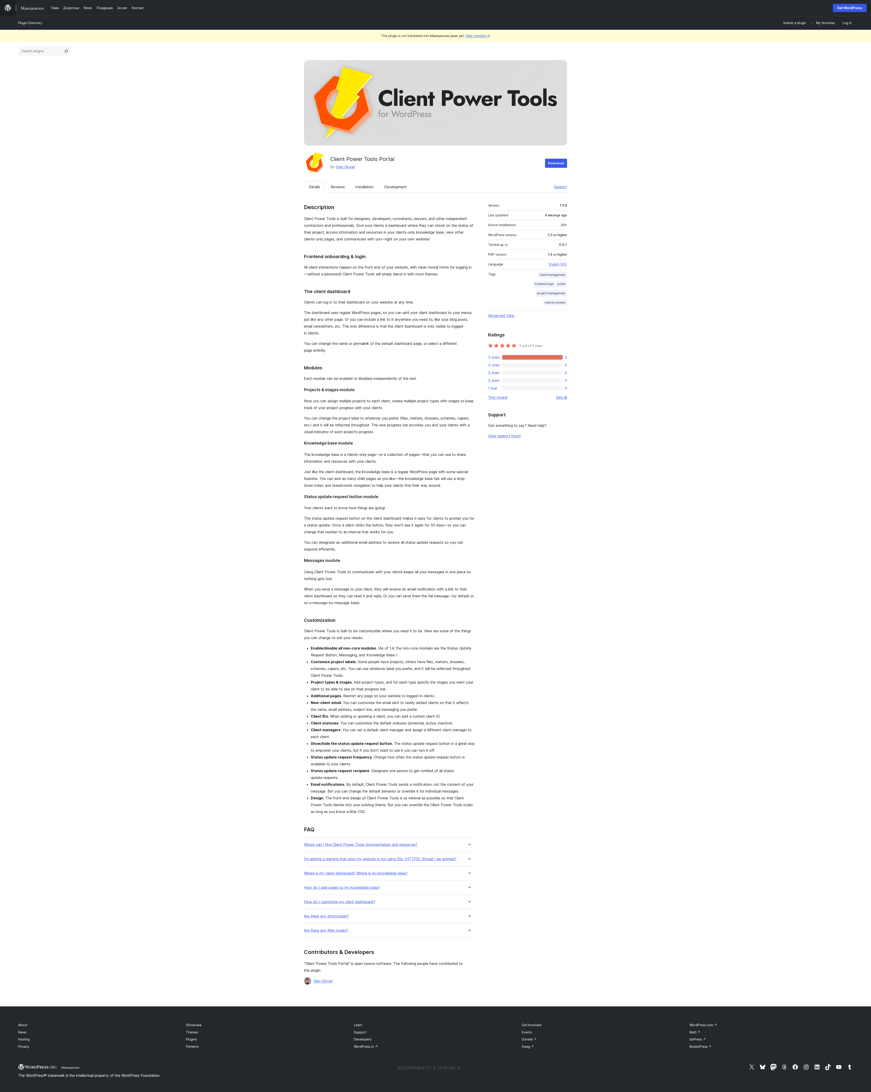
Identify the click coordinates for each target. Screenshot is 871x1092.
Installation (364, 187)
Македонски (70, 1067)
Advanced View (501, 315)
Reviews (338, 187)
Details (314, 187)
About (22, 1025)
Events (527, 1032)
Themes (192, 1032)
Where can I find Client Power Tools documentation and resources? (360, 844)
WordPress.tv (366, 1046)
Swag (528, 1046)
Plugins (191, 1039)
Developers (363, 1039)
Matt (695, 1032)
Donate (529, 1039)
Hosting (24, 1039)
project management (551, 293)
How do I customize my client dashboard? (339, 902)
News (22, 1032)
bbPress (698, 1039)
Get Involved (531, 1025)
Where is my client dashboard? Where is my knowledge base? (356, 873)
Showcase (194, 1025)
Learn (358, 1025)
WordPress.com (703, 1025)
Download (556, 163)
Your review (498, 397)
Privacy (23, 1046)
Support (560, 187)
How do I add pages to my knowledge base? (342, 887)
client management (552, 275)
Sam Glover (345, 167)
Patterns (192, 1046)
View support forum (504, 436)
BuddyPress (701, 1046)
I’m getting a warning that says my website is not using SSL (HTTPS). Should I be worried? (380, 859)
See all (561, 397)
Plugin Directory (30, 23)
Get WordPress (849, 8)
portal (561, 284)
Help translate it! (477, 36)
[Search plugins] (66, 51)
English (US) (558, 264)
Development (395, 187)
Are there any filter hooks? (326, 930)
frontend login (544, 284)
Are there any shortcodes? (326, 916)
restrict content (555, 302)
